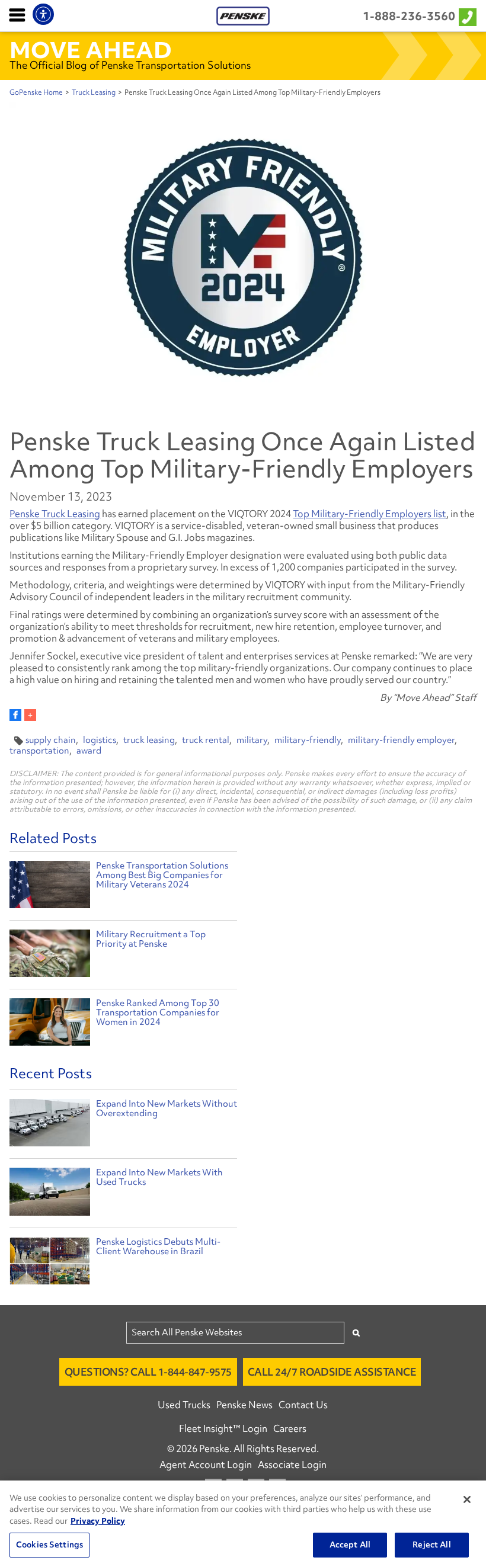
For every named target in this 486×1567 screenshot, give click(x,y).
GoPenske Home (36, 92)
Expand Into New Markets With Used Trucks (159, 1177)
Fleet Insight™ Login (223, 1428)
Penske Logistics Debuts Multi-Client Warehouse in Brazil (158, 1246)
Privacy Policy (98, 1520)
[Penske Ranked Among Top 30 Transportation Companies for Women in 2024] (49, 1023)
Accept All (350, 1544)
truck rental (205, 740)
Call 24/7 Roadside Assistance (332, 1372)
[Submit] (356, 1333)
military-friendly (307, 740)
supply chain (50, 740)
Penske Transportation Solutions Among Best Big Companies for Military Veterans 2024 (162, 875)
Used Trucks (184, 1404)
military (251, 740)
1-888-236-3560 (409, 16)
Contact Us (303, 1404)
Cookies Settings (49, 1544)
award (88, 750)
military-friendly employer (401, 740)
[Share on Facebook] (15, 715)
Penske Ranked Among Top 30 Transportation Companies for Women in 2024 (157, 1012)
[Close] (467, 1499)
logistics (99, 740)
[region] (243, 1524)
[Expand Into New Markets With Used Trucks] (49, 1194)
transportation (39, 750)
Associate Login (292, 1464)
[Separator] (30, 715)
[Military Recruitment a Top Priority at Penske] (49, 954)
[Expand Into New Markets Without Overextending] (49, 1125)
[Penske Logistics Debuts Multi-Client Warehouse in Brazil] (49, 1263)
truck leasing (149, 740)
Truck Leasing (94, 92)
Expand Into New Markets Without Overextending (166, 1108)
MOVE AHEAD (90, 49)
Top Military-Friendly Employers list (369, 513)
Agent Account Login (205, 1464)
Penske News (244, 1404)
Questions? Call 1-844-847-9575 (148, 1372)
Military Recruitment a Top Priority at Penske (151, 939)
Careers (289, 1428)
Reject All (431, 1544)
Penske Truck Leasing (54, 513)
